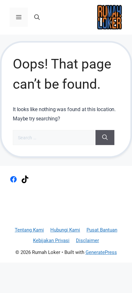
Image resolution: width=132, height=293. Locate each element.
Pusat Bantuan (102, 230)
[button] (37, 17)
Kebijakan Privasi (51, 240)
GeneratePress (101, 252)
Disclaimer (87, 240)
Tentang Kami (29, 230)
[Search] (104, 137)
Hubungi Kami (65, 230)
